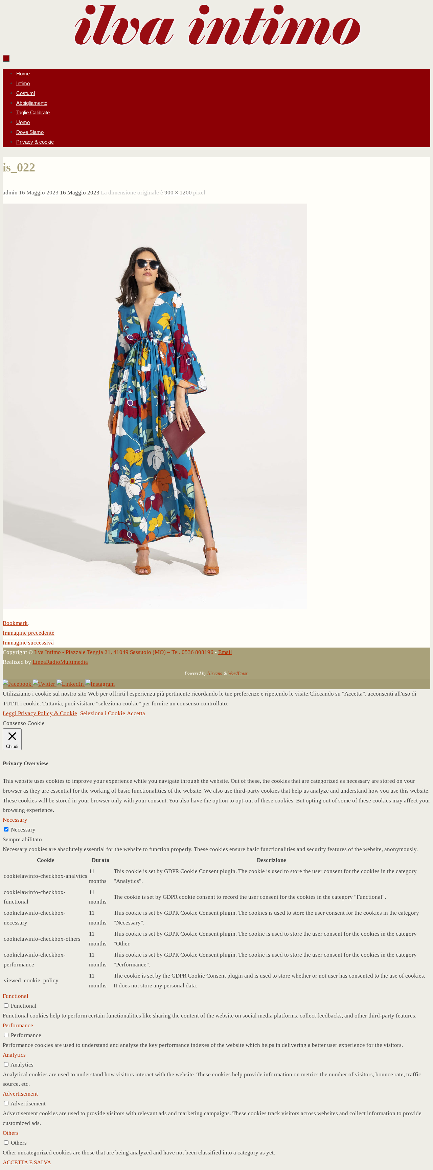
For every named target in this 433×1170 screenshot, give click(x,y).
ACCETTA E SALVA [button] (27, 1162)
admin (10, 192)
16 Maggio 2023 (39, 192)
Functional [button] (15, 996)
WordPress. (238, 673)
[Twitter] (44, 684)
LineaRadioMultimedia (60, 662)
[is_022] (155, 607)
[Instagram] (100, 684)
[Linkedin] (70, 684)
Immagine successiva (28, 642)
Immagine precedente (28, 633)
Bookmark (15, 623)
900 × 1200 (178, 192)
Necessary (23, 829)
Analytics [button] (14, 1055)
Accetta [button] (136, 713)
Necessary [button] (15, 820)
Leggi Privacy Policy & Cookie (40, 713)
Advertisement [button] (20, 1094)
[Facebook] (18, 684)
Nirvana (215, 673)
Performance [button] (18, 1025)
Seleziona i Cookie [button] (102, 713)
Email (225, 652)
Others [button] (11, 1133)
